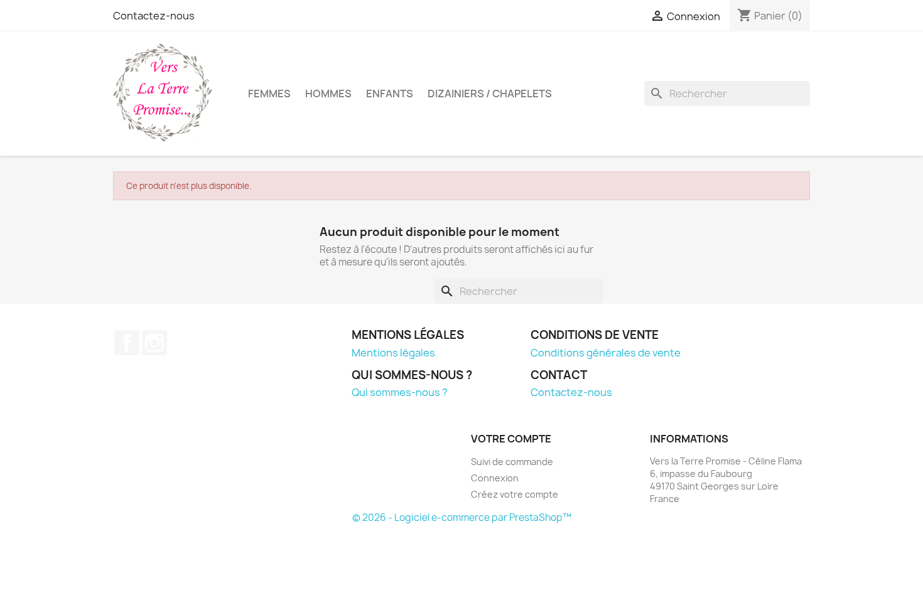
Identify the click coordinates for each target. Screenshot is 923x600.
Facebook (126, 342)
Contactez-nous (154, 16)
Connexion (495, 478)
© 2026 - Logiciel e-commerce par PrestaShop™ (461, 517)
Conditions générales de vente (606, 353)
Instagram (154, 342)
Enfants (389, 93)
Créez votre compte (514, 494)
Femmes (269, 93)
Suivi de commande (512, 462)
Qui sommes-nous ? (400, 392)
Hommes (328, 93)
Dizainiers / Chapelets (490, 93)
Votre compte (511, 439)
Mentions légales (393, 353)
